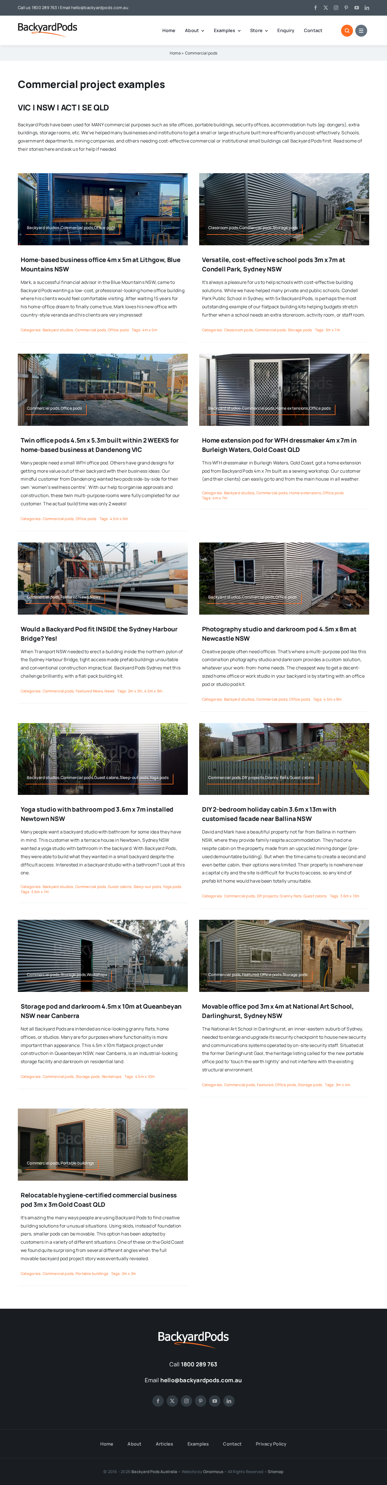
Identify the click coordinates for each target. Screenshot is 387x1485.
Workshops (112, 1076)
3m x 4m (343, 1084)
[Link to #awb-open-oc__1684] (361, 31)
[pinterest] (346, 7)
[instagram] (336, 7)
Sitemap (275, 1471)
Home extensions (305, 492)
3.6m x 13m (349, 895)
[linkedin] (367, 7)
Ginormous (213, 1471)
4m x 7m (219, 497)
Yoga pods (172, 886)
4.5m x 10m (145, 1076)
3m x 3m (129, 1273)
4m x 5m (149, 329)
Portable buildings (92, 1273)
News (109, 691)
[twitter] (326, 7)
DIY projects (267, 895)
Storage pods (300, 329)
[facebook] (315, 7)
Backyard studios (58, 329)
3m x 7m (333, 329)
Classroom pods (238, 329)
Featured (265, 1084)
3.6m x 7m (40, 891)
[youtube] (356, 7)
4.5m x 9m (153, 691)
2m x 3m (135, 691)
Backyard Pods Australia (154, 1471)
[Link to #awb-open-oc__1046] (347, 31)
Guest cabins (119, 886)
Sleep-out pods (147, 886)
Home (175, 53)
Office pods (118, 329)
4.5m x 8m (333, 699)
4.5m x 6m (119, 518)
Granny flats (290, 895)
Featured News (89, 691)
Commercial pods (90, 329)
